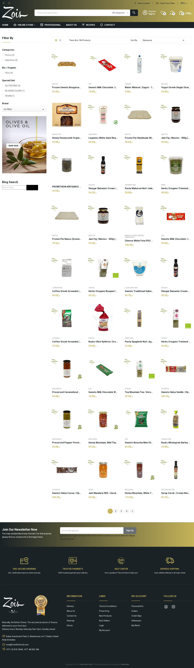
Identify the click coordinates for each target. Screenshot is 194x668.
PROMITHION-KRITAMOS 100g (66, 186)
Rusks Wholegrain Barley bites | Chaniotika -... (175, 442)
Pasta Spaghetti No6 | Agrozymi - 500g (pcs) (139, 341)
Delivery (70, 606)
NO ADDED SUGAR (15, 91)
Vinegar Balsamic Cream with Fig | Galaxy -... (175, 291)
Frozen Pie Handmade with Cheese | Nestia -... (139, 138)
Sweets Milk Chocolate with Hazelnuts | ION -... (103, 392)
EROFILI (91, 338)
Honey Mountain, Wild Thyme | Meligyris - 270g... (103, 442)
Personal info (137, 606)
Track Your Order (167, 3)
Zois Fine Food (86, 664)
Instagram (9, 3)
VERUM (91, 288)
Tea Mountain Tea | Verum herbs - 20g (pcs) (139, 392)
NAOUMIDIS (56, 389)
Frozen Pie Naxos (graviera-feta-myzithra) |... (66, 239)
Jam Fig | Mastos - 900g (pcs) (175, 138)
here (126, 573)
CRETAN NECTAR (168, 489)
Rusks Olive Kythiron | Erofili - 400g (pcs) (103, 341)
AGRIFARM (92, 134)
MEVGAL (164, 84)
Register (152, 11)
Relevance (164, 40)
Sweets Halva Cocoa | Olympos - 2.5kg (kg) (66, 493)
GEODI (90, 489)
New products (105, 616)
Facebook (3, 3)
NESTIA (55, 84)
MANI (163, 185)
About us (71, 611)
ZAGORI (128, 84)
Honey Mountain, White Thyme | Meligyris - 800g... (139, 493)
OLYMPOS (165, 389)
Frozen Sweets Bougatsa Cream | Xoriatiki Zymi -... (66, 87)
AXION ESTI (56, 134)
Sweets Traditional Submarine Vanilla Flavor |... (139, 291)
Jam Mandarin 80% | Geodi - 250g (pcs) (103, 493)
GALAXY (91, 185)
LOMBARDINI (57, 288)
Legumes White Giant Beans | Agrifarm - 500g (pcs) (103, 138)
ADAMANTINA (130, 185)
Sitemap (70, 621)
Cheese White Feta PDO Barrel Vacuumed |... (139, 240)
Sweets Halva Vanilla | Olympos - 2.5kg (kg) (175, 392)
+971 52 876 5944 (14, 649)
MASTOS (164, 134)
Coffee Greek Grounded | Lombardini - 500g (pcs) (66, 291)
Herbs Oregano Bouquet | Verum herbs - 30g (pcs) (103, 291)
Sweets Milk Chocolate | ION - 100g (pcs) (103, 87)
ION (89, 84)
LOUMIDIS (56, 338)
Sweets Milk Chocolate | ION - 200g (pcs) (175, 239)
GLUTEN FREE (12, 86)
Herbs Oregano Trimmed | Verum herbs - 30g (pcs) (175, 341)
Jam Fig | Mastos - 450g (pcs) (103, 239)
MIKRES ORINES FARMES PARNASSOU (134, 236)
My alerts (136, 625)
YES (9, 73)
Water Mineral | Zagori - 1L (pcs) (139, 87)
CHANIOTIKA (166, 439)
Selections (11, 60)
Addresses (136, 621)
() (164, 14)
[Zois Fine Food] (24, 144)
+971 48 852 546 (31, 649)
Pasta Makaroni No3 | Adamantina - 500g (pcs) (139, 188)
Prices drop (104, 611)
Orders (135, 611)
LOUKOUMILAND (131, 288)
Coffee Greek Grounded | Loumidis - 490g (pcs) (66, 341)
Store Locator (143, 3)
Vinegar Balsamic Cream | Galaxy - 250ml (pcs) (103, 188)
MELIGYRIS (92, 439)
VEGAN (9, 96)
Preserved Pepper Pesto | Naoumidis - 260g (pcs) (66, 442)
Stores (70, 625)
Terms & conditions (108, 606)
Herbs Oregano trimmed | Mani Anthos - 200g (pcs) (175, 188)
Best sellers (104, 621)
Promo (9, 55)
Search (32, 187)
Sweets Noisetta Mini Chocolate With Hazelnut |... (139, 442)
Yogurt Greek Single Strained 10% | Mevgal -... (175, 87)
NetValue (125, 664)
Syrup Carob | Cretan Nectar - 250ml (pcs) (175, 493)
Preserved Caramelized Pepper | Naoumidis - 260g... (66, 392)
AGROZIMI (129, 338)
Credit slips (137, 616)
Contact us (72, 616)
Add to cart (66, 506)
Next (132, 511)
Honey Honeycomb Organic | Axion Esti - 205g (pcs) (66, 138)
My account (104, 630)
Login (101, 625)
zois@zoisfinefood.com (17, 644)
